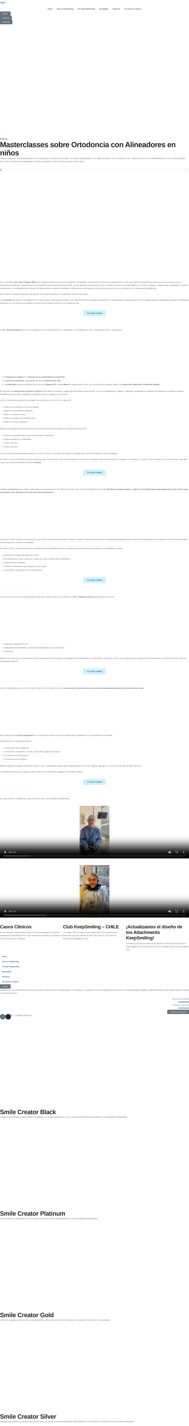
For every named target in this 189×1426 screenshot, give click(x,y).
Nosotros (116, 9)
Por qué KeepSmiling (86, 9)
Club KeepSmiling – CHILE (91, 926)
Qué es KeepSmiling (65, 9)
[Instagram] (8, 1016)
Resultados (103, 9)
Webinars (4, 139)
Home (50, 9)
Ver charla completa (94, 313)
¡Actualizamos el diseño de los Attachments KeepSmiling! (154, 932)
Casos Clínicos (15, 926)
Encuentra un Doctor (133, 9)
